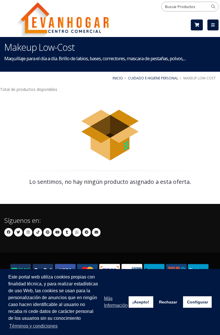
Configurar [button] (197, 302)
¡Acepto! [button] (140, 302)
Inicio (118, 78)
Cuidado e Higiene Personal (153, 78)
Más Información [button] (116, 302)
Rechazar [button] (168, 302)
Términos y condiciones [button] (33, 326)
